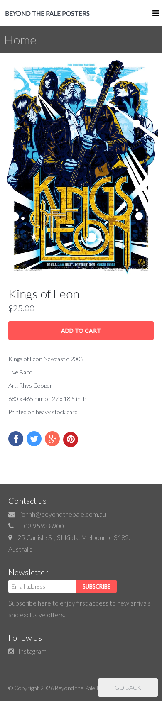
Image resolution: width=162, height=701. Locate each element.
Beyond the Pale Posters (85, 687)
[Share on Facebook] (15, 438)
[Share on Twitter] (34, 438)
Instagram (32, 651)
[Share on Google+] (52, 438)
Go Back (128, 687)
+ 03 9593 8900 (41, 526)
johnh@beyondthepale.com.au (63, 514)
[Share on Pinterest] (70, 439)
